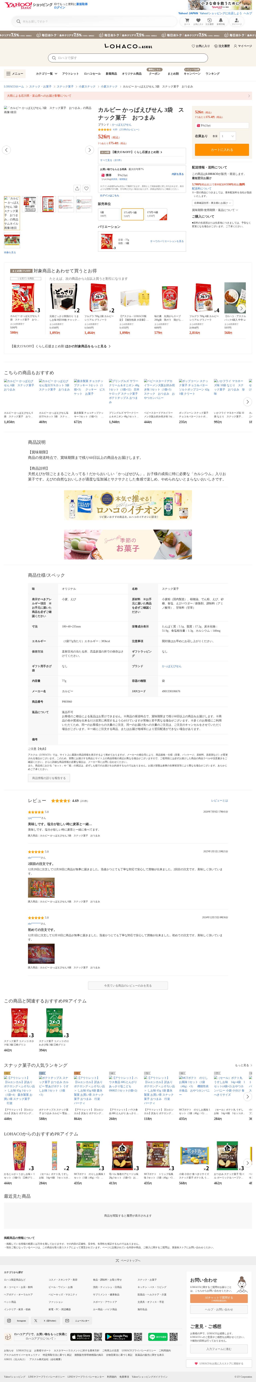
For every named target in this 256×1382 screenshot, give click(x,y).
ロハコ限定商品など (15, 1280)
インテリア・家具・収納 (17, 1309)
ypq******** (34, 818)
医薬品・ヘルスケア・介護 (152, 1294)
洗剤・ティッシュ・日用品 (107, 1287)
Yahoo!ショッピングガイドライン (150, 1377)
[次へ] (89, 150)
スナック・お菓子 (40, 86)
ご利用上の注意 (110, 1350)
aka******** (34, 857)
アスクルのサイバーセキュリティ (22, 1355)
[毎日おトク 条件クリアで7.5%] (128, 35)
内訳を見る (178, 174)
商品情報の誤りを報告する (49, 778)
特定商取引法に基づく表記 (57, 1355)
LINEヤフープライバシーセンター (86, 1377)
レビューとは (219, 800)
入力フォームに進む (219, 1349)
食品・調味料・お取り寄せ (107, 1280)
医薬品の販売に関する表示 (149, 1355)
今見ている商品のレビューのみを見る (128, 985)
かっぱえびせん (122, 124)
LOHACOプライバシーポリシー (139, 1350)
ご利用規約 (165, 1350)
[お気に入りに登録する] (86, 188)
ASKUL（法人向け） (15, 1359)
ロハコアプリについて (40, 1338)
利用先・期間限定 (119, 179)
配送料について (202, 188)
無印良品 (142, 1309)
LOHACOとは (23, 1350)
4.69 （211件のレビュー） (127, 129)
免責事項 (124, 1377)
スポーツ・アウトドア (105, 1302)
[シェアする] (77, 188)
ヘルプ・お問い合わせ (219, 1309)
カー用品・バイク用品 (105, 1309)
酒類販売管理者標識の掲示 (88, 1355)
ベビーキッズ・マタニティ (63, 1294)
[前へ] (6, 150)
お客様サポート (42, 1350)
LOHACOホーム (14, 86)
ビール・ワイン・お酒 (61, 1287)
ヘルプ (248, 13)
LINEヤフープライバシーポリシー (46, 1377)
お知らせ (9, 1350)
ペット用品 (10, 1302)
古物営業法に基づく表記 (119, 1355)
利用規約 (112, 1377)
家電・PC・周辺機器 (60, 1309)
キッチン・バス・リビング (152, 1287)
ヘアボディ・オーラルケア (18, 1294)
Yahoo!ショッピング (14, 1377)
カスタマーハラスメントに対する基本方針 (76, 1350)
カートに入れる (222, 149)
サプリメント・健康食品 (106, 1294)
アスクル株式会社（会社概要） (46, 1359)
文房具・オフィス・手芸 (151, 1302)
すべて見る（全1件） (111, 160)
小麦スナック (87, 86)
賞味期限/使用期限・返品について (213, 210)
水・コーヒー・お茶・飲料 (18, 1287)
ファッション (56, 1302)
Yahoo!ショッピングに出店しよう (221, 13)
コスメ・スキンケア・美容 (63, 1280)
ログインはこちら (109, 195)
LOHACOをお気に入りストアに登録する (221, 1363)
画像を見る (10, 252)
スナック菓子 (65, 86)
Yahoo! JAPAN (188, 13)
